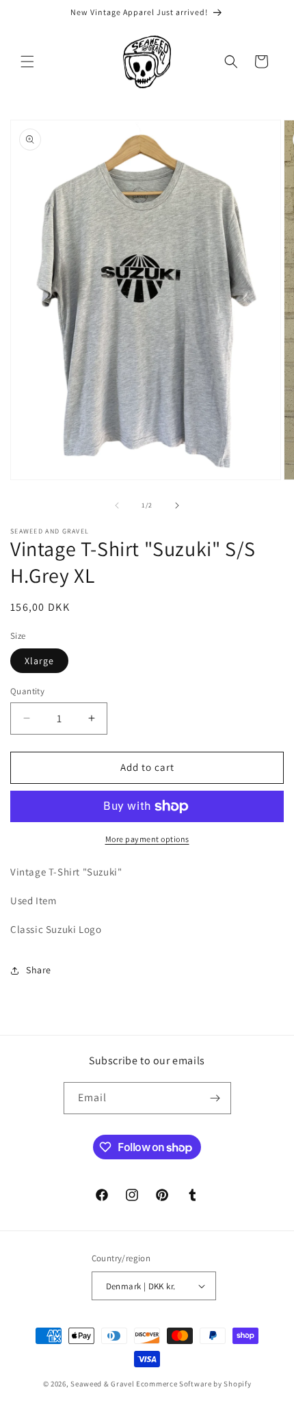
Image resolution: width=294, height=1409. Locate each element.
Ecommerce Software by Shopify (193, 1383)
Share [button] (38, 970)
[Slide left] (117, 505)
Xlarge (39, 661)
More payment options (147, 839)
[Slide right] (177, 505)
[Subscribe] (215, 1098)
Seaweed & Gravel (102, 1383)
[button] (27, 62)
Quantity (27, 691)
